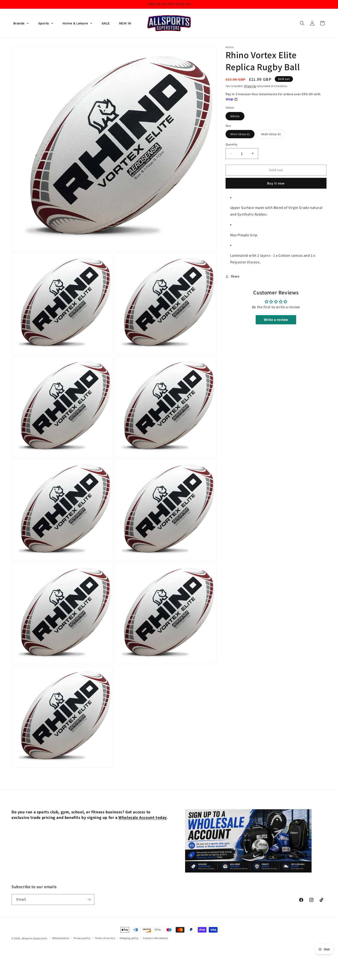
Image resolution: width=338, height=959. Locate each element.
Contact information (155, 938)
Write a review (276, 319)
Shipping (250, 86)
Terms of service (105, 938)
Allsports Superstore (34, 938)
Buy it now (276, 183)
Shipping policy (129, 938)
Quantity (232, 144)
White (237, 117)
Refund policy (60, 938)
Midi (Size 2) (273, 135)
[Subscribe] (89, 899)
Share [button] (235, 276)
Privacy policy (82, 938)
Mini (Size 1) (242, 135)
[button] (302, 23)
